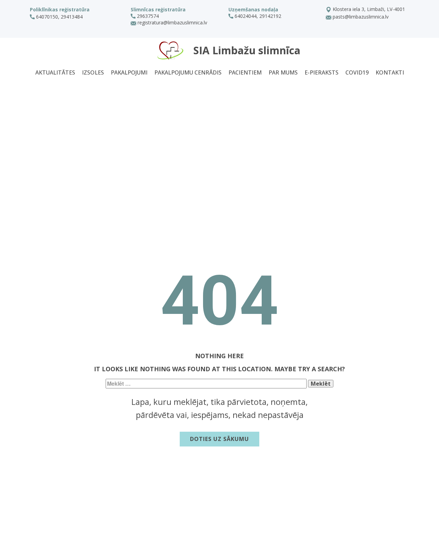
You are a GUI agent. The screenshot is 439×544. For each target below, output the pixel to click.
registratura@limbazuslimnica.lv (171, 22)
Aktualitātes (55, 72)
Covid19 (357, 72)
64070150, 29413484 (59, 16)
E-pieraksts (322, 72)
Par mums (283, 72)
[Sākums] (171, 50)
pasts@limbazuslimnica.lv (360, 16)
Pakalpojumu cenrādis (188, 72)
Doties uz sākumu (219, 439)
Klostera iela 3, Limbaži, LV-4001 (368, 9)
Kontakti (390, 72)
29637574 (147, 16)
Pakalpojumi (129, 72)
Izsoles (93, 72)
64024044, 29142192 (257, 16)
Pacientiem (245, 72)
